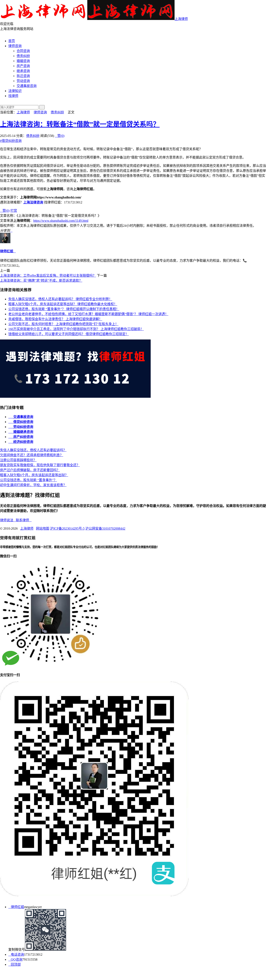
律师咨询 (15, 46)
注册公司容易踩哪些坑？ (18, 460)
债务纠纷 (23, 56)
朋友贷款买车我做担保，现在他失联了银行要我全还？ (40, 465)
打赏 (13, 210)
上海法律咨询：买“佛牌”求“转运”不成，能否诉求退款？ (41, 280)
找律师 (13, 96)
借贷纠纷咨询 (11, 140)
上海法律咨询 (33, 202)
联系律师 (24, 520)
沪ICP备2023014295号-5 (67, 528)
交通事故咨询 (27, 86)
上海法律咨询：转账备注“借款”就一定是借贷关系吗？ (80, 124)
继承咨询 (23, 71)
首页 (11, 41)
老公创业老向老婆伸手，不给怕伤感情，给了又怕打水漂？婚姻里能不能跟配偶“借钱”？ (88, 314)
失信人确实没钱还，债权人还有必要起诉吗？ (60, 299)
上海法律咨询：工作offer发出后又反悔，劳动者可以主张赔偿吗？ (48, 275)
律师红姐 (6, 251)
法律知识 (15, 91)
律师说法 (8, 520)
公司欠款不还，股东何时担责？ (63, 324)
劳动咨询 (23, 81)
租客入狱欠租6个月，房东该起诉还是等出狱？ (62, 304)
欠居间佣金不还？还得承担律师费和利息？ (31, 455)
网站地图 (42, 528)
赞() (59, 136)
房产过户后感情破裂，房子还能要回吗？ (30, 470)
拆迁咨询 (23, 76)
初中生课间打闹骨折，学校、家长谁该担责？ (33, 485)
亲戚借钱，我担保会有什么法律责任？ (55, 319)
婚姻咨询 (23, 61)
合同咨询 (23, 51)
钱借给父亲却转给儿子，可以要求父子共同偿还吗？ (68, 334)
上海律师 (181, 19)
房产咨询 (23, 66)
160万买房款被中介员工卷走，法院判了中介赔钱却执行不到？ (76, 329)
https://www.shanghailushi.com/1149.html (60, 220)
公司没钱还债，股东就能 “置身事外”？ (63, 309)
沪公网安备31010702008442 (105, 528)
